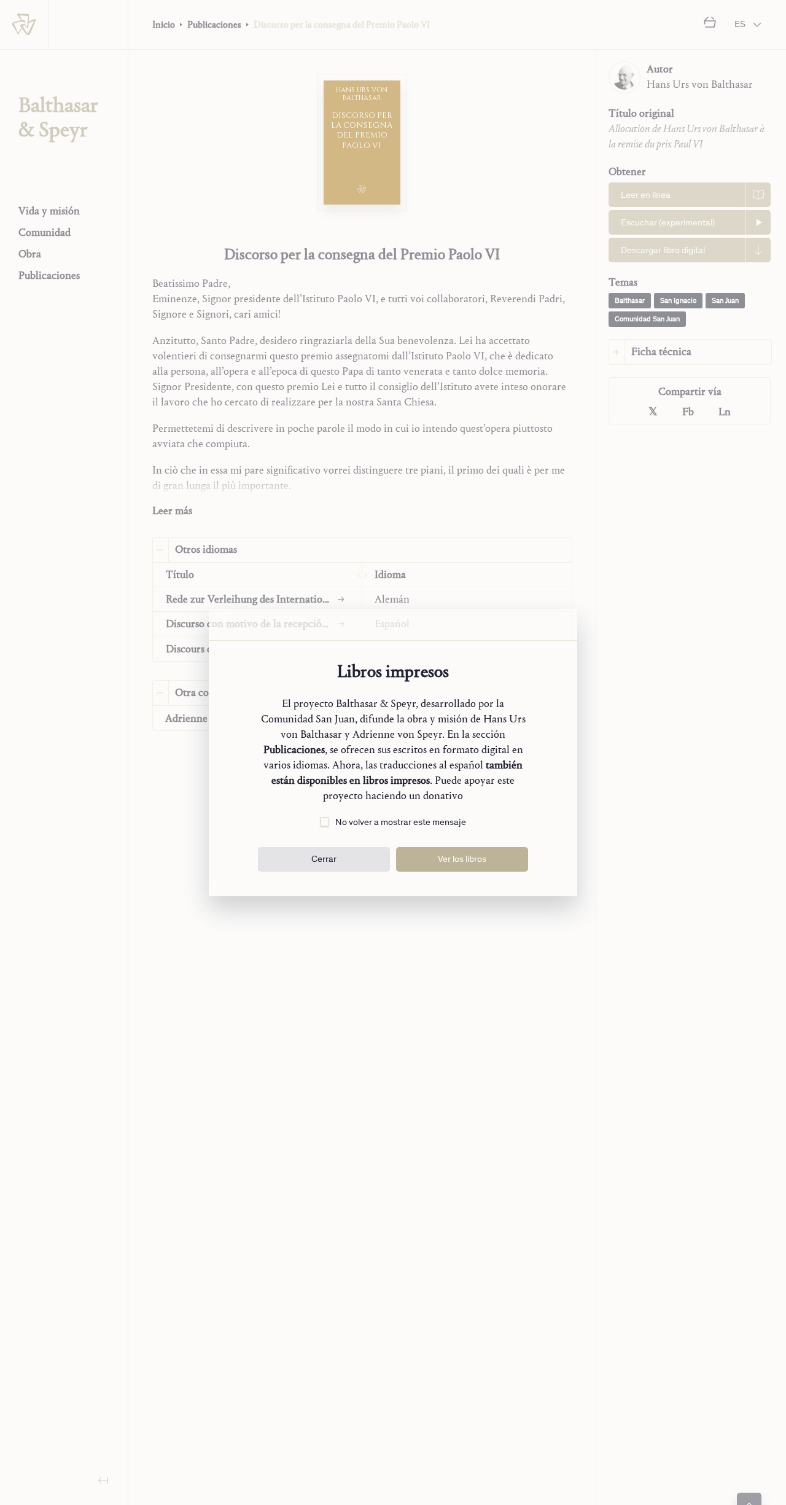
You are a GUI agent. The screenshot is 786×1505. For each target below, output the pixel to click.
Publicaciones (294, 749)
